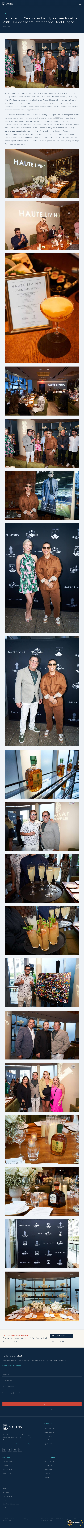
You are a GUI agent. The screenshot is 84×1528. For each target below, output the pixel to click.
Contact (5, 1508)
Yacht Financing (8, 1469)
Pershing (47, 1477)
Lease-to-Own (7, 1473)
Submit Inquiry (42, 1404)
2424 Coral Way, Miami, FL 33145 (51, 1519)
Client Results (7, 1496)
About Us (5, 1488)
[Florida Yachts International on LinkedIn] (15, 1450)
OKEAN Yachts (49, 1461)
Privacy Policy (6, 1520)
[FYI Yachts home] (7, 4)
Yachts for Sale (49, 1428)
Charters (5, 1465)
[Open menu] (80, 4)
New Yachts (48, 1436)
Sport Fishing (48, 1444)
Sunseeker (48, 1469)
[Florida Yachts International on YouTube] (20, 1450)
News (4, 1500)
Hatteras (47, 1473)
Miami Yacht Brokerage (10, 1504)
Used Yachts (48, 1440)
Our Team (5, 1492)
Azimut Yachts (49, 1465)
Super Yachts (49, 1432)
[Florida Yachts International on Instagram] (4, 1450)
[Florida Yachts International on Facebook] (9, 1450)
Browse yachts (59, 1341)
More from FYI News (11, 1366)
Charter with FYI (60, 1335)
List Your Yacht (7, 1461)
